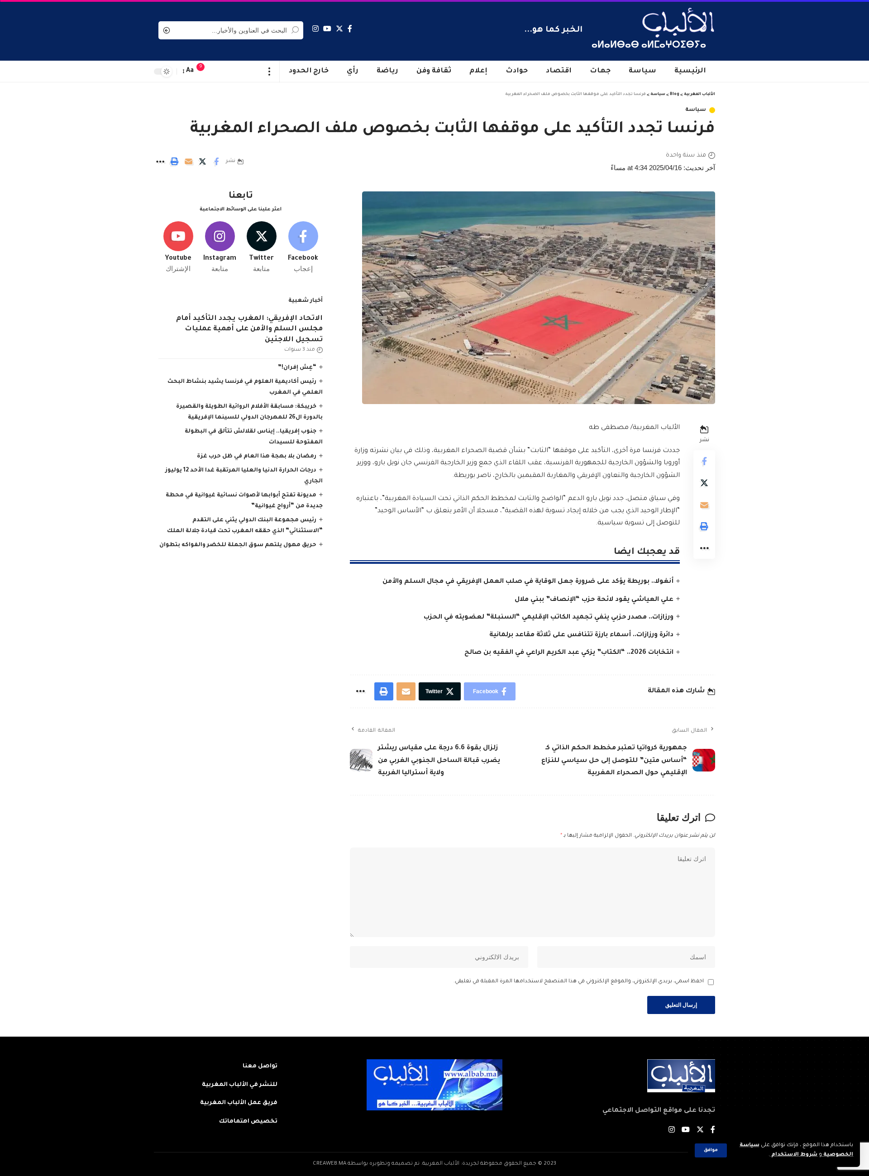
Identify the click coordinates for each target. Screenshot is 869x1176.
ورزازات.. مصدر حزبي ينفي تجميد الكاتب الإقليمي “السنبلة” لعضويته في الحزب (548, 617)
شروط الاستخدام (793, 1155)
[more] (269, 71)
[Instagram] (315, 29)
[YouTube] (327, 29)
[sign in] (218, 71)
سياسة (695, 110)
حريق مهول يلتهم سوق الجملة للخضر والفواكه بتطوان (237, 545)
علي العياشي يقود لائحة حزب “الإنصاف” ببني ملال (594, 600)
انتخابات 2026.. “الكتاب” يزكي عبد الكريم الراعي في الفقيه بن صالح (568, 653)
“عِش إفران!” (297, 368)
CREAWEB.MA (329, 1164)
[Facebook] (349, 29)
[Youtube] (178, 247)
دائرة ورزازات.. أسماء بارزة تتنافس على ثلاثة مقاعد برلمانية (581, 635)
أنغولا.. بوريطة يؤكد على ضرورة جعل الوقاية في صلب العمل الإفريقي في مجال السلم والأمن (527, 582)
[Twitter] (339, 29)
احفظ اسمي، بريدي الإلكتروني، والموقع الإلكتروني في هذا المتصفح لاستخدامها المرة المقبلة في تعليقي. (579, 982)
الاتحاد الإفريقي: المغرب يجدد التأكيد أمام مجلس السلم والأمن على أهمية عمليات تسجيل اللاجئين (249, 329)
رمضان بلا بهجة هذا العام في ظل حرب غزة (256, 456)
